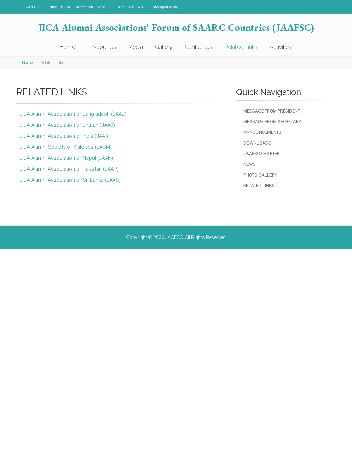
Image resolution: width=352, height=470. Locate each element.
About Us (104, 47)
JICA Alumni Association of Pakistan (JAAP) (69, 169)
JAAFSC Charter (261, 153)
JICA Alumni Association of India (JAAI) (64, 136)
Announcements (262, 132)
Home (67, 47)
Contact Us (198, 47)
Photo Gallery (260, 175)
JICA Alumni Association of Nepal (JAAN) (66, 158)
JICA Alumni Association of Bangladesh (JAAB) (73, 114)
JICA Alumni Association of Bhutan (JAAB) (67, 125)
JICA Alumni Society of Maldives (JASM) (66, 147)
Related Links (240, 47)
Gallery (164, 47)
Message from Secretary (272, 121)
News (249, 164)
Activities (281, 47)
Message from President (271, 111)
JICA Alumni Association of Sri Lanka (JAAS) (70, 180)
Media (135, 47)
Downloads (257, 143)
